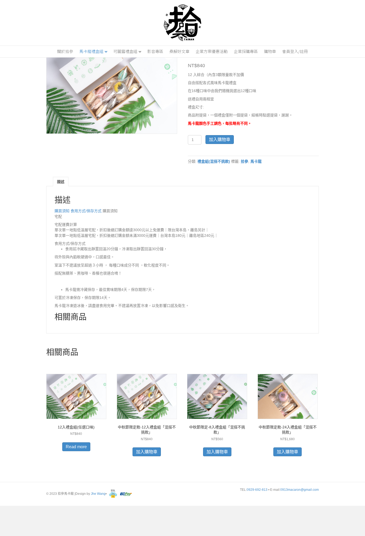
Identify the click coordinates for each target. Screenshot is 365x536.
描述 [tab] (60, 182)
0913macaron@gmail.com (299, 490)
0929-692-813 (257, 490)
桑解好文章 (179, 51)
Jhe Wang (98, 494)
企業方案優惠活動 (212, 51)
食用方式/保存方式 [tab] (87, 211)
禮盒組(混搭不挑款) (213, 161)
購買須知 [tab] (63, 211)
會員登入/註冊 (295, 51)
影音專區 (155, 51)
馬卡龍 (256, 161)
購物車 (270, 51)
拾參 (244, 161)
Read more (76, 446)
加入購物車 (219, 139)
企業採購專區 (246, 51)
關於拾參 (65, 51)
